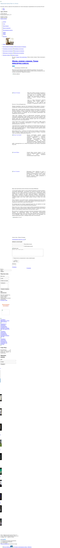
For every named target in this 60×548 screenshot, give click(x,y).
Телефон (2, 361)
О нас (4, 23)
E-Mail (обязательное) (28, 246)
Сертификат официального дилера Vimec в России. (4, 320)
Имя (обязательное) (28, 244)
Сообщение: (2, 282)
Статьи (4, 34)
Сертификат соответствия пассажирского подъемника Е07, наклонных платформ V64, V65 (4, 334)
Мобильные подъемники (8, 53)
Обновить (14, 263)
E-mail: (1, 278)
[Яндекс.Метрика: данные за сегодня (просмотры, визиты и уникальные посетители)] (6, 547)
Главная (4, 21)
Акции (4, 33)
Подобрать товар (3, 300)
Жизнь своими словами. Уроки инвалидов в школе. (25, 62)
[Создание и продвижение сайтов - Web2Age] (22, 546)
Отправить (14, 267)
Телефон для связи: (4, 280)
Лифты (4, 44)
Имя (1, 359)
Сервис (4, 32)
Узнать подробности (4, 543)
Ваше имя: (2, 276)
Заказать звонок (3, 18)
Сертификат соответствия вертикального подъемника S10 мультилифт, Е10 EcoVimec (3, 341)
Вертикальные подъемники (8, 46)
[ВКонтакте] (12, 66)
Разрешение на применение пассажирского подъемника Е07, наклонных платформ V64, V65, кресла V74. (4, 326)
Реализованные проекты (8, 30)
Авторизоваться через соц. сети (18, 239)
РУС (4, 8)
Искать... (2, 269)
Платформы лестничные (8, 48)
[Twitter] (14, 66)
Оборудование (6, 25)
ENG (4, 9)
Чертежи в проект (6, 55)
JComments (29, 268)
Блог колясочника (23, 57)
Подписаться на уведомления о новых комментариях (24, 258)
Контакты (5, 36)
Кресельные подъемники (8, 50)
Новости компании (6, 28)
